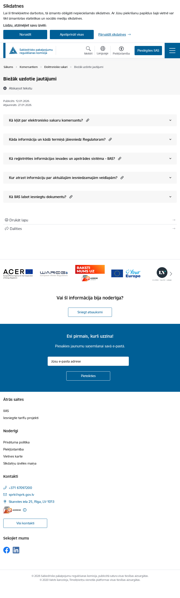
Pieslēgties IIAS (148, 50)
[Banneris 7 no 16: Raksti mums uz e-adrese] (89, 273)
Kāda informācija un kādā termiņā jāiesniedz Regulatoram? (57, 139)
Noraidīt (25, 34)
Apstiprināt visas (72, 34)
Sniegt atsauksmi (90, 312)
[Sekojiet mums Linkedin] (16, 550)
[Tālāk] (171, 274)
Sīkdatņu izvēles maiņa (19, 463)
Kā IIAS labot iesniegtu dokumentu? (37, 197)
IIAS (6, 411)
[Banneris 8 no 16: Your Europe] (126, 273)
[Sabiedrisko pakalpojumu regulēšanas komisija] (31, 50)
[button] (87, 120)
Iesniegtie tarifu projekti (20, 418)
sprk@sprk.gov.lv (21, 494)
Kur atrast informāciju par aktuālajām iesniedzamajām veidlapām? (63, 177)
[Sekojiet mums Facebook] (6, 550)
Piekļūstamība (13, 449)
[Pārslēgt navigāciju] (172, 50)
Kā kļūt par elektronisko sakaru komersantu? (46, 120)
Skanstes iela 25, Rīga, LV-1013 (31, 502)
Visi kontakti (25, 523)
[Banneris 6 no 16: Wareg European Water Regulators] (54, 273)
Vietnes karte (13, 456)
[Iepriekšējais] (9, 274)
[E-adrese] (12, 510)
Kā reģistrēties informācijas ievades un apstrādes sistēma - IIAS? (62, 158)
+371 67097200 (20, 488)
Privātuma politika (16, 442)
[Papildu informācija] (24, 510)
